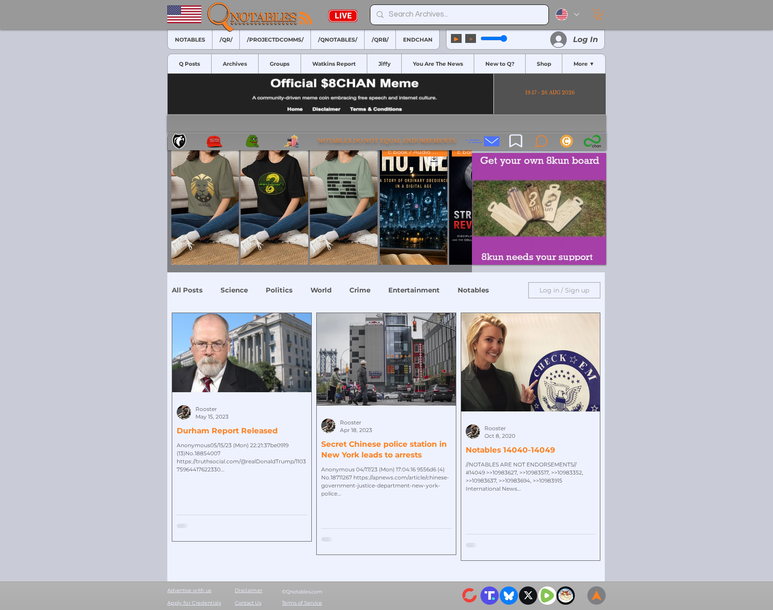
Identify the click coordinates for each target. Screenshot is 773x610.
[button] (598, 14)
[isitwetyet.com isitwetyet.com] (539, 209)
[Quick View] (205, 204)
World (320, 290)
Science (234, 290)
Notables (473, 290)
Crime (359, 290)
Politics (279, 290)
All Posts (187, 290)
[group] (319, 204)
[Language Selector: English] (567, 14)
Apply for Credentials (194, 603)
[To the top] (596, 595)
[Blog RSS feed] (305, 18)
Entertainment (414, 290)
